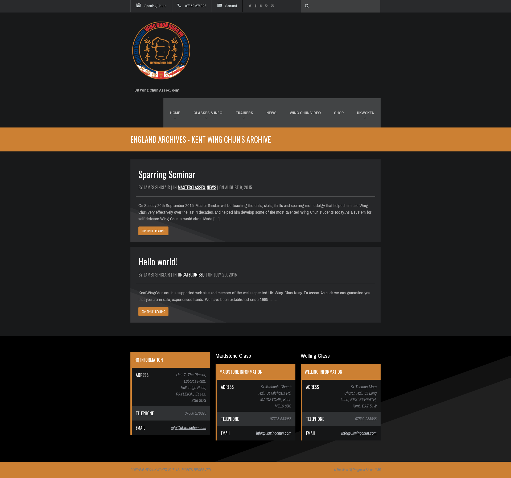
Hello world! (157, 261)
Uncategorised (191, 274)
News (211, 187)
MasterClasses (191, 187)
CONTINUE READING (153, 231)
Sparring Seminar (166, 174)
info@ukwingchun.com (188, 427)
